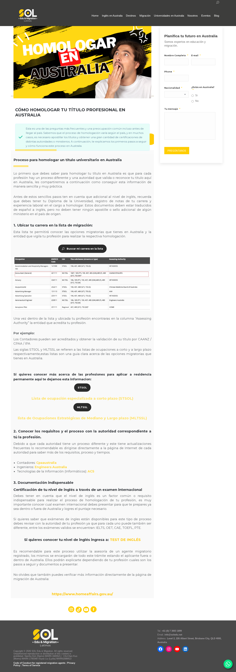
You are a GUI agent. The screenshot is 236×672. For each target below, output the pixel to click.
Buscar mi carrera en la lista (85, 248)
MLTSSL (82, 407)
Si (196, 95)
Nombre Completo (176, 55)
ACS (91, 471)
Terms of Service (31, 665)
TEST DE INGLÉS (125, 540)
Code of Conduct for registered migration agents (39, 663)
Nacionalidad (173, 88)
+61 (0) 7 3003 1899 (172, 631)
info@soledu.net (173, 634)
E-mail (196, 55)
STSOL (82, 387)
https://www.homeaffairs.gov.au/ (82, 594)
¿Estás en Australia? (202, 88)
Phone (169, 71)
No (197, 101)
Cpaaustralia (46, 463)
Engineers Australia (51, 467)
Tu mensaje (172, 109)
